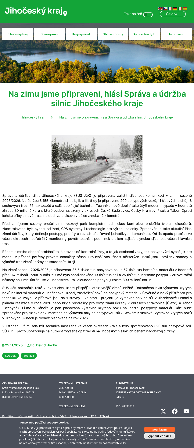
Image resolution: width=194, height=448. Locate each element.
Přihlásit (105, 416)
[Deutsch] (175, 8)
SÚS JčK (10, 355)
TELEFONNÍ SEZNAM (72, 406)
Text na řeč (133, 14)
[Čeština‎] (165, 8)
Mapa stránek (78, 416)
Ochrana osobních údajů (51, 416)
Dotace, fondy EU (144, 34)
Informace (176, 34)
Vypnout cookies (159, 436)
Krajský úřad (81, 34)
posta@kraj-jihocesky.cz (130, 387)
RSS (93, 416)
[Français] (170, 8)
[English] (160, 8)
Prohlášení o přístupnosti (17, 416)
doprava (28, 355)
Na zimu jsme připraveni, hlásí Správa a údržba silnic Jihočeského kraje (116, 117)
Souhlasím (159, 429)
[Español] (185, 8)
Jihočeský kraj (18, 34)
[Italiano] (180, 8)
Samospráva (49, 34)
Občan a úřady (112, 34)
